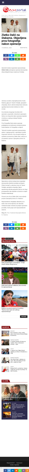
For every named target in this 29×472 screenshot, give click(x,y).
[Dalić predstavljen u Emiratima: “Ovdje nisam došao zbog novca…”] (14, 253)
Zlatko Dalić (9, 238)
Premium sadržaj (14, 339)
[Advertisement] (14, 86)
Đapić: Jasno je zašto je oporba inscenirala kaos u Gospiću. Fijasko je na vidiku (18, 407)
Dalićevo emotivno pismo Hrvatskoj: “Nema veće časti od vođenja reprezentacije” (13, 309)
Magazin (12, 331)
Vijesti (12, 348)
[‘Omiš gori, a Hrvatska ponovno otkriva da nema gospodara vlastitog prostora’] (7, 414)
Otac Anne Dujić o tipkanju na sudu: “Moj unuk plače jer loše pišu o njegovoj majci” (17, 361)
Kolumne (14, 403)
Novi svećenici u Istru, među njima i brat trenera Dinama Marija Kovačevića (18, 334)
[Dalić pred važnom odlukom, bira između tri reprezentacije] (14, 275)
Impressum (19, 463)
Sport (6, 15)
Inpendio (16, 465)
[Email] (17, 59)
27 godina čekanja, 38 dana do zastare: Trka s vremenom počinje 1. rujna (18, 343)
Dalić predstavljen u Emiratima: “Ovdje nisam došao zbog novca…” (13, 263)
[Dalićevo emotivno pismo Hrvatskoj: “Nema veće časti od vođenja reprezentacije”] (14, 298)
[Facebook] (6, 55)
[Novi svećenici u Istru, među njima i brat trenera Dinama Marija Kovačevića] (5, 333)
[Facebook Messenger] (11, 55)
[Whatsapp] (17, 55)
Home (3, 15)
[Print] (23, 59)
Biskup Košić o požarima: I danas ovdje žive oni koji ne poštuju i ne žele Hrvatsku (18, 369)
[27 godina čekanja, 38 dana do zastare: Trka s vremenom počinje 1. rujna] (5, 342)
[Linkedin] (11, 59)
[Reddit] (23, 55)
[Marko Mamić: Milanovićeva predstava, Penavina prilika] (14, 392)
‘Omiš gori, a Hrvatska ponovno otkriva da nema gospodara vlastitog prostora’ (18, 416)
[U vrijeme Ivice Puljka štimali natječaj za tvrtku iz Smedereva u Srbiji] (5, 351)
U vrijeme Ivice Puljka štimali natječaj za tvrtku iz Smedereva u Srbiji (18, 352)
